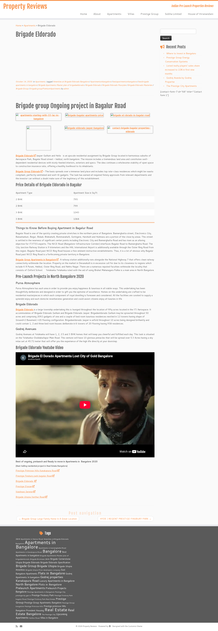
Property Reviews (25, 6)
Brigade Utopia (47, 566)
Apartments (114, 14)
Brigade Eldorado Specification (55, 562)
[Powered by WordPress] (110, 625)
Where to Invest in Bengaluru (181, 53)
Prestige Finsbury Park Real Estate (41, 599)
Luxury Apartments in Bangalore (57, 581)
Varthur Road (34, 618)
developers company (51, 570)
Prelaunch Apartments (30, 588)
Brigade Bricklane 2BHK (40, 559)
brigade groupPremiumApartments (45, 88)
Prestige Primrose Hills (34, 606)
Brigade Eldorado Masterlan (140, 85)
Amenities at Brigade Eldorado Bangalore (71, 81)
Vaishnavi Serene (24, 491)
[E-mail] (22, 626)
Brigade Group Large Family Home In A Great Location (48, 518)
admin (66, 88)
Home (83, 14)
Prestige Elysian (24, 486)
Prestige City (60, 592)
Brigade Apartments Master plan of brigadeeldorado (61, 85)
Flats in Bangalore (51, 573)
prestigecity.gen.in (23, 595)
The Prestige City (49, 614)
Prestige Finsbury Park (43, 595)
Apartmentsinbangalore (100, 81)
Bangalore (51, 551)
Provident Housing (35, 610)
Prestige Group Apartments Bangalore (42, 602)
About (97, 14)
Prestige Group (149, 14)
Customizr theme (135, 626)
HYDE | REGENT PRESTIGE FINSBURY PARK (125, 518)
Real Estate (56, 610)
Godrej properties (51, 577)
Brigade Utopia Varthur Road (30, 496)
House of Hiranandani (200, 14)
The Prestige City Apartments (181, 86)
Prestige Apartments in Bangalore (40, 592)
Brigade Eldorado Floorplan (114, 85)
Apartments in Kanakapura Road (29, 552)
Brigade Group (22, 88)
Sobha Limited (173, 14)
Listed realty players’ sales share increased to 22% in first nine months (182, 69)
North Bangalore (27, 584)
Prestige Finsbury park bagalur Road (34, 475)
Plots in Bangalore (50, 584)
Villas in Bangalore (49, 617)
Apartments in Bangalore (36, 544)
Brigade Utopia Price (34, 570)
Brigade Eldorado (93, 85)
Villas (131, 14)
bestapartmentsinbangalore (125, 81)
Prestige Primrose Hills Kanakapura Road (36, 470)
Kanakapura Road (27, 581)
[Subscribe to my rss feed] (18, 626)
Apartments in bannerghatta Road (52, 548)
